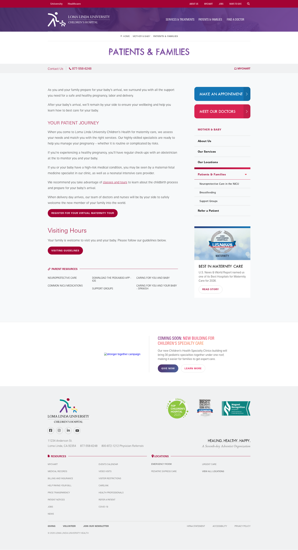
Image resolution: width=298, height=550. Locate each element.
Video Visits (105, 471)
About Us (193, 3)
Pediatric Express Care (164, 471)
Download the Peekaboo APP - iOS (111, 279)
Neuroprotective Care (62, 277)
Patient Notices (56, 499)
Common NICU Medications (65, 285)
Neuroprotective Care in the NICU (219, 183)
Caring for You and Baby (153, 277)
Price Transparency (59, 492)
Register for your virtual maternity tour (82, 213)
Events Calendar (108, 464)
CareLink (103, 485)
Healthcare (74, 3)
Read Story (210, 289)
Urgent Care (209, 464)
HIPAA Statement (196, 526)
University (56, 3)
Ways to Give (235, 3)
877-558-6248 (88, 446)
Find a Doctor (235, 19)
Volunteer (69, 526)
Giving (51, 526)
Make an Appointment (221, 94)
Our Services (207, 151)
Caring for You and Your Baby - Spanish (156, 287)
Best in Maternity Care (221, 266)
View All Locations (213, 471)
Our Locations (208, 162)
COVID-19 (103, 506)
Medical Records (57, 471)
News (51, 514)
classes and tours (115, 182)
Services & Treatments (180, 19)
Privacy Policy (242, 526)
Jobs (220, 3)
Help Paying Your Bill (60, 485)
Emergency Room (161, 464)
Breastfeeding (208, 192)
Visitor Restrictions (110, 478)
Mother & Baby (209, 129)
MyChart (208, 3)
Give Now (168, 368)
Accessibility (220, 526)
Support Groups (209, 201)
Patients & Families (210, 19)
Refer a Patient (208, 210)
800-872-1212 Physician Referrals (123, 446)
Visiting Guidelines (65, 250)
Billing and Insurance (60, 478)
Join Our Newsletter (96, 526)
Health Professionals (111, 492)
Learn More (193, 368)
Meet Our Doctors (217, 111)
